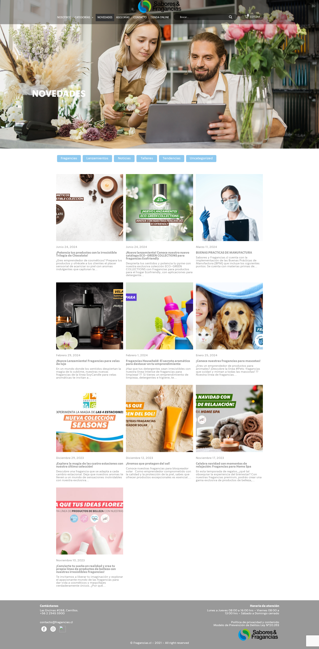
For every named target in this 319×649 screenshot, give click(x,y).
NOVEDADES (104, 17)
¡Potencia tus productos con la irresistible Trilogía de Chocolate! (86, 254)
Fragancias (69, 158)
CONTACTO (140, 17)
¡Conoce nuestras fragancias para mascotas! (228, 361)
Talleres (147, 158)
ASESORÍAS (123, 17)
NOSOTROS (64, 17)
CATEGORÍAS (82, 17)
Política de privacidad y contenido (255, 622)
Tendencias (172, 158)
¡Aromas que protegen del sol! (148, 463)
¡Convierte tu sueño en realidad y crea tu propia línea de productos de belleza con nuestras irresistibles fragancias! (86, 569)
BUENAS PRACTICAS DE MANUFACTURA (224, 252)
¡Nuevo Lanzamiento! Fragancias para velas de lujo (88, 362)
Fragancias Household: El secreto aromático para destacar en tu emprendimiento (158, 362)
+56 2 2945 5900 (52, 613)
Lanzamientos (97, 158)
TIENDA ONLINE (159, 17)
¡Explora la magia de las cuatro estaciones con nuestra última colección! (89, 465)
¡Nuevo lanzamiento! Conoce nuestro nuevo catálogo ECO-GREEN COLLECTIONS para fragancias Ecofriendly (157, 255)
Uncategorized (201, 158)
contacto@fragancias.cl (56, 622)
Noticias (124, 158)
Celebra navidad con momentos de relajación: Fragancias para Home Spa (223, 465)
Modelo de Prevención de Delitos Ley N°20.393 (246, 625)
